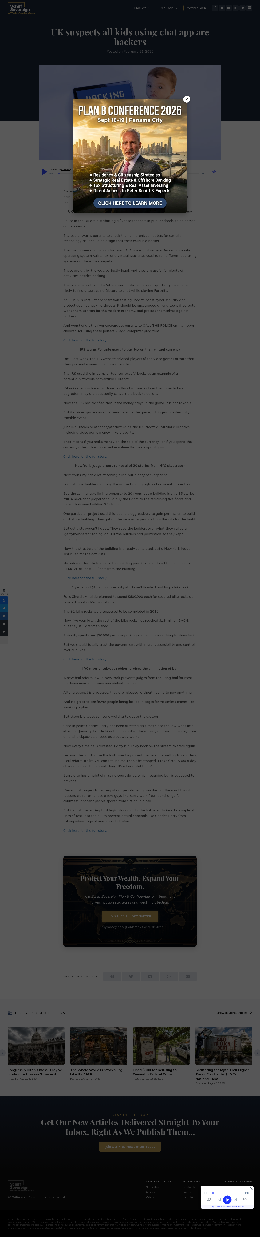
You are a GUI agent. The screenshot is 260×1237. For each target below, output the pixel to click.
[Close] (186, 99)
